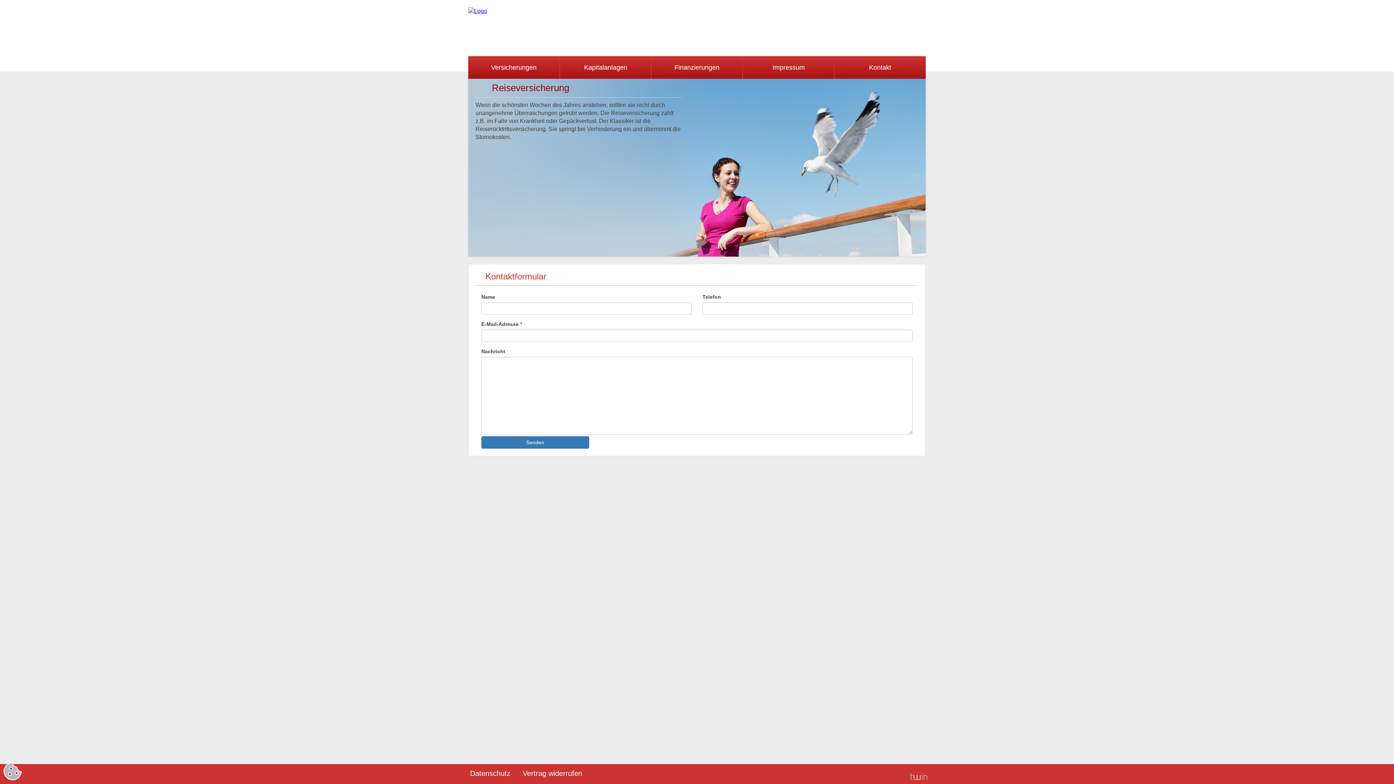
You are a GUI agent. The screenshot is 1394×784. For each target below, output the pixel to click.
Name (488, 297)
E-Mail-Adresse (501, 324)
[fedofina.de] (477, 11)
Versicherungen (514, 67)
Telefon (711, 297)
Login (893, 774)
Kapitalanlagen (605, 67)
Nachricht (493, 351)
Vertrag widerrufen (552, 773)
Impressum (789, 67)
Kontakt (880, 67)
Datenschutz (490, 773)
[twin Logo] (919, 776)
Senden (535, 442)
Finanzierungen (697, 67)
